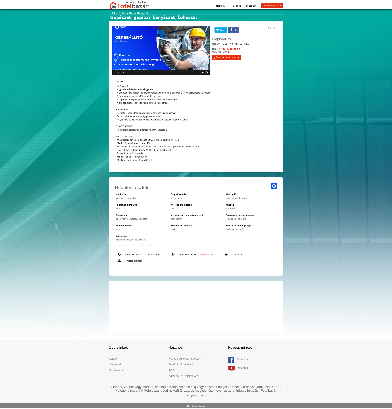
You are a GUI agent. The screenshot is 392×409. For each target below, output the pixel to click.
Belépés (237, 5)
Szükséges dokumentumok (240, 215)
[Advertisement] (196, 305)
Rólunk (113, 358)
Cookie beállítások (196, 405)
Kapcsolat (115, 364)
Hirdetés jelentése (133, 260)
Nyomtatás (237, 254)
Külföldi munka (124, 225)
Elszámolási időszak (181, 225)
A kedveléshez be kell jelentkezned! (142, 254)
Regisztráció (250, 5)
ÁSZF (171, 370)
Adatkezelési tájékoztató (183, 376)
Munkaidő (231, 194)
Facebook (242, 359)
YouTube (242, 368)
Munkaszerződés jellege (238, 225)
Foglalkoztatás (178, 194)
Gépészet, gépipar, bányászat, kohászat (154, 17)
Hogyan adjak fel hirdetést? (185, 358)
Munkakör (121, 194)
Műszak (230, 204)
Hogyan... (221, 5)
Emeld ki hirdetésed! (180, 364)
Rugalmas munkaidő (126, 204)
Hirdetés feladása (272, 5)
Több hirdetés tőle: (196, 254)
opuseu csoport (229, 48)
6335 (272, 27)
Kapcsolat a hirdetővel (228, 57)
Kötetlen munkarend (181, 204)
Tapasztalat (122, 215)
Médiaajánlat (116, 370)
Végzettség (121, 235)
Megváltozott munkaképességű (187, 215)
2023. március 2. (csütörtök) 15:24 (232, 43)
